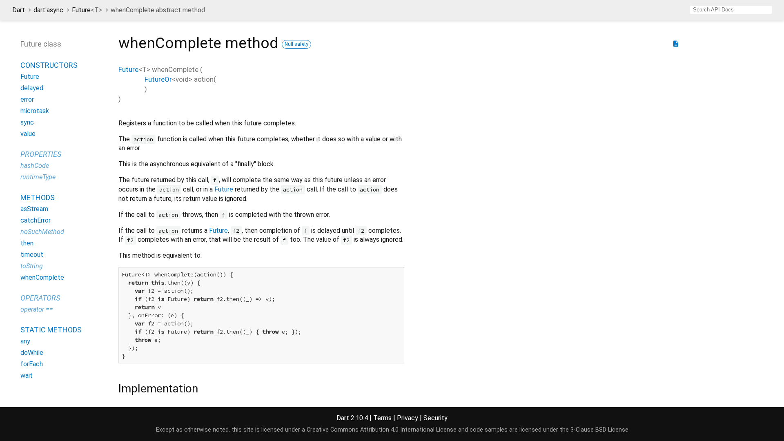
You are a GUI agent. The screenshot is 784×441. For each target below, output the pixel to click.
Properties (40, 154)
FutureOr (158, 79)
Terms (382, 418)
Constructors (49, 65)
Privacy (407, 418)
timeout (31, 254)
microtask (34, 111)
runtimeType (38, 177)
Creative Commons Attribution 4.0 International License (382, 429)
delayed (31, 88)
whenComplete (42, 277)
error (27, 99)
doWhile (31, 352)
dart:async (48, 10)
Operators (40, 298)
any (25, 341)
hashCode (34, 165)
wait (26, 375)
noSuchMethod (42, 232)
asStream (34, 209)
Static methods (51, 329)
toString (31, 266)
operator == (36, 309)
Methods (37, 197)
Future (87, 10)
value (28, 134)
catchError (35, 220)
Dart (18, 10)
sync (27, 122)
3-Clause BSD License (599, 429)
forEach (31, 364)
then (26, 243)
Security (435, 418)
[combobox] (731, 10)
